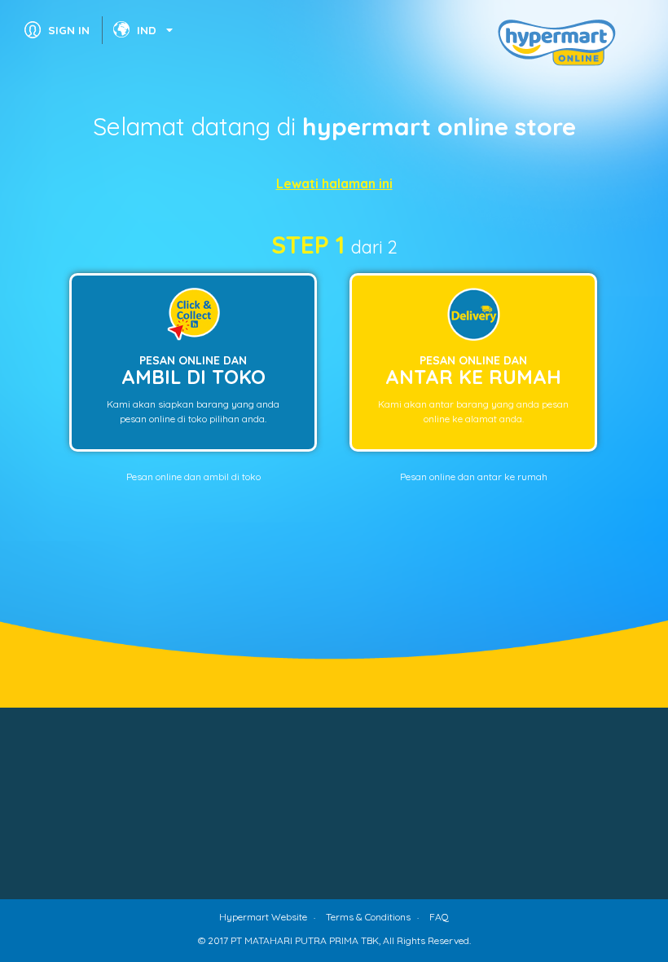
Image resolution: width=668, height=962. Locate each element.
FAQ (439, 917)
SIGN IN (69, 30)
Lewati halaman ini (334, 183)
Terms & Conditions (368, 917)
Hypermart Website (263, 917)
